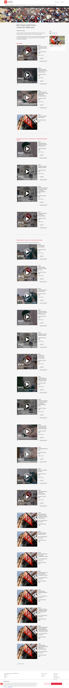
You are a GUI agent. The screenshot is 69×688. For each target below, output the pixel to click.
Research (39, 5)
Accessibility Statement (56, 677)
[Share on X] (56, 33)
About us (32, 5)
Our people (49, 5)
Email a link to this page (50, 33)
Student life (54, 5)
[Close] (67, 684)
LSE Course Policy (42, 36)
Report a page (55, 676)
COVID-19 (28, 5)
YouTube (41, 58)
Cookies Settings (55, 673)
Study (36, 5)
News (43, 5)
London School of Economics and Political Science (8, 2)
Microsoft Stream (43, 61)
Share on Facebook (52, 33)
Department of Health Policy (9, 5)
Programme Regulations (22, 37)
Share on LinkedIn (54, 33)
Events (46, 5)
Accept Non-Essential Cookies (56, 683)
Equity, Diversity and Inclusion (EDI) (20, 5)
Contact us (42, 676)
